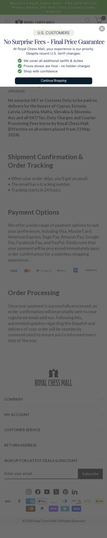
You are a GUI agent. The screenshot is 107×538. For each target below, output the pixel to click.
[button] (102, 29)
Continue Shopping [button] (53, 80)
